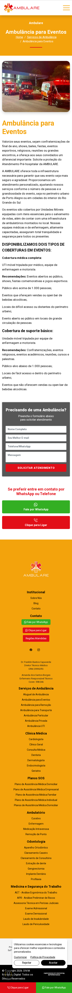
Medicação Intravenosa (36, 829)
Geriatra (36, 770)
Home (19, 37)
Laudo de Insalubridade (36, 918)
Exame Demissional (36, 913)
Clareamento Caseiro (36, 852)
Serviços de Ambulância (41, 37)
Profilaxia (36, 879)
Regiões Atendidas (36, 638)
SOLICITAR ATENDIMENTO (36, 467)
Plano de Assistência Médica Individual (36, 800)
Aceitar (53, 962)
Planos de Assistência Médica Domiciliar (36, 805)
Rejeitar (26, 962)
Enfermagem (36, 823)
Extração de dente (36, 863)
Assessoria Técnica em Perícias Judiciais (36, 903)
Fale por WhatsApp (36, 509)
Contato (36, 608)
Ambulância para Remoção (36, 705)
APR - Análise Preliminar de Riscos (36, 897)
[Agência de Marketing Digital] (54, 974)
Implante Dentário (36, 874)
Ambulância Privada (36, 720)
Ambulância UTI (36, 726)
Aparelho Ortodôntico (36, 847)
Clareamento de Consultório (36, 858)
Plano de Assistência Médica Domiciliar (36, 784)
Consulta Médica (36, 749)
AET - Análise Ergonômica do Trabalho (36, 892)
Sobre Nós (36, 598)
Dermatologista (36, 760)
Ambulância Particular (36, 715)
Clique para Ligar (36, 525)
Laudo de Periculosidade (36, 924)
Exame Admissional (36, 908)
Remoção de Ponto (36, 834)
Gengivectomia (36, 868)
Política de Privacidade (42, 957)
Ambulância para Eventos (36, 699)
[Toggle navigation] (66, 7)
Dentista (36, 755)
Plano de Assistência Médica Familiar (36, 794)
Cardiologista (36, 739)
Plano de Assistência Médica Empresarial (36, 789)
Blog (36, 603)
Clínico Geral (36, 744)
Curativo (36, 818)
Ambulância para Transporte (36, 710)
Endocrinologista (36, 765)
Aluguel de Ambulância (36, 694)
